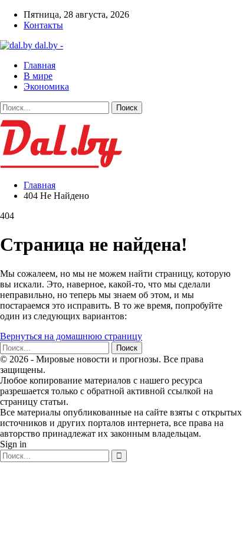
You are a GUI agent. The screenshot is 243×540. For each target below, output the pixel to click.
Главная (39, 65)
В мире (38, 76)
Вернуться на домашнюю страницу (71, 336)
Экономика (46, 86)
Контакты (43, 25)
